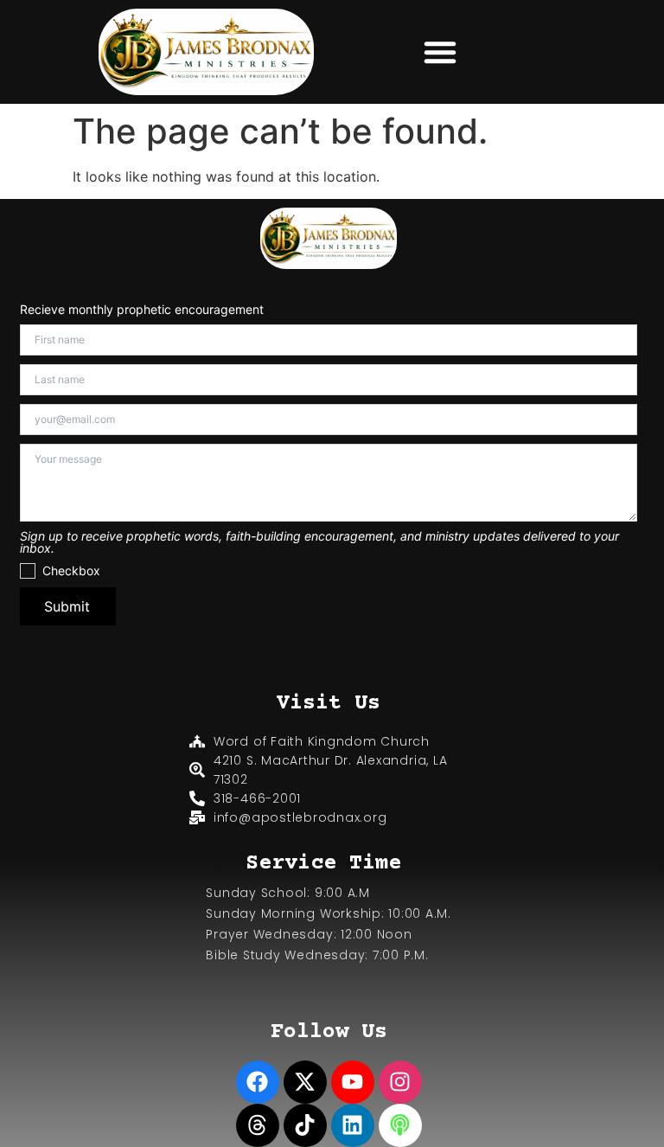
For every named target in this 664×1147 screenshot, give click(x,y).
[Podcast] (400, 1125)
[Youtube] (352, 1082)
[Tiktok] (305, 1125)
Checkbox (71, 571)
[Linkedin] (352, 1125)
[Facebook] (257, 1082)
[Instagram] (400, 1082)
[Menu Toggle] (440, 52)
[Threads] (257, 1125)
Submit (67, 606)
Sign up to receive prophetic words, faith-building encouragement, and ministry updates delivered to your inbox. (319, 542)
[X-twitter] (305, 1082)
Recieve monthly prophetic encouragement (142, 310)
